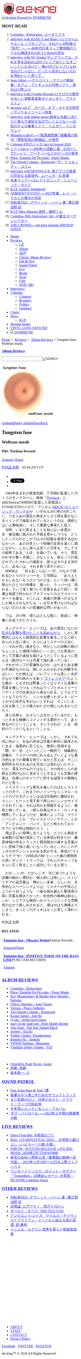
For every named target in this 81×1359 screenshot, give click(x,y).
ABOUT (16, 1327)
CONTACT (18, 1335)
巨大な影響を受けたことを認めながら (31, 633)
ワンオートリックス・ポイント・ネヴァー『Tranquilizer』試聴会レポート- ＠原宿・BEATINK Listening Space (43, 1175)
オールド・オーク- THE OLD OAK (37, 1211)
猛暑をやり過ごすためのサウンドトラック (43, 1095)
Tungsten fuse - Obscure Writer (26, 940)
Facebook (8, 1346)
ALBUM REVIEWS (20, 980)
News (14, 316)
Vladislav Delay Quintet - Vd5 (31, 1047)
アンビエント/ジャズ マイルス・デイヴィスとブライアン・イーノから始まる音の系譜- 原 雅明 (43, 1220)
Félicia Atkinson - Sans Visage (31, 1004)
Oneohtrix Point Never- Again (31, 1064)
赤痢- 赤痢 (18, 1068)
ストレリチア (55, 678)
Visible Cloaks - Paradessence (30, 1035)
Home (14, 236)
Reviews (16, 240)
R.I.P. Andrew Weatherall (27, 189)
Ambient (8, 423)
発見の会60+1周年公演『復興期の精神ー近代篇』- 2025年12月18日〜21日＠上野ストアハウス (44, 1162)
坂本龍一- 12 (20, 1073)
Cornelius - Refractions (26, 988)
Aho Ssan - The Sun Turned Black (34, 1027)
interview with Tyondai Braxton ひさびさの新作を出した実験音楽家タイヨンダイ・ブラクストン (44, 98)
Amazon (7, 459)
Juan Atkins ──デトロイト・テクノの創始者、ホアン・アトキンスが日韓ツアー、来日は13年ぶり (43, 84)
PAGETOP (43, 1346)
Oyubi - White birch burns (28, 1020)
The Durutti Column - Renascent (32, 1012)
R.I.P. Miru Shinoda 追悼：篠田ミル (36, 211)
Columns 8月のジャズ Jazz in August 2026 (40, 144)
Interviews (17, 289)
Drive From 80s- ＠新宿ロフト (32, 1135)
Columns (16, 292)
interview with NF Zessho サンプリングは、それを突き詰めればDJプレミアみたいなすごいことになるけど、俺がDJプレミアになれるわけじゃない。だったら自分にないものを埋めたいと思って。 (44, 67)
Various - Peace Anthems (27, 1008)
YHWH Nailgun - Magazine (29, 1043)
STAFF (15, 1331)
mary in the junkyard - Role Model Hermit (39, 1024)
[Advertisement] (40, 1281)
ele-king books (20, 324)
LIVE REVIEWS (17, 1126)
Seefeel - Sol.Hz (21, 1031)
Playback (53, 498)
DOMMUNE (23, 332)
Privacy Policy (20, 1338)
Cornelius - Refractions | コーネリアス (37, 34)
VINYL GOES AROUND (28, 328)
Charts (14, 312)
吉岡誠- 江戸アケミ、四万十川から (37, 1206)
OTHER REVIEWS (20, 1188)
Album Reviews (42, 339)
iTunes (18, 459)
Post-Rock (40, 423)
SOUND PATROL (18, 1081)
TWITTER (25, 1346)
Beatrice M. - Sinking (25, 1039)
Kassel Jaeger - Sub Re (26, 1016)
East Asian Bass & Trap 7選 (29, 1090)
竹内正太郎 (10, 467)
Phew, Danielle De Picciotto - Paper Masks (39, 158)
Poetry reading (23, 423)
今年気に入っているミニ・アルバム (38, 1109)
